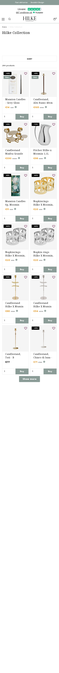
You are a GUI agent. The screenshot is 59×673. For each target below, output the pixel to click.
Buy (22, 116)
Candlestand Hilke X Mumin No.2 (14, 306)
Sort (29, 59)
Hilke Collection (16, 27)
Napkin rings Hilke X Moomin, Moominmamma (43, 256)
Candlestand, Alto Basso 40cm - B (43, 103)
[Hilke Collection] (29, 19)
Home (4, 27)
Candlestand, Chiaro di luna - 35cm (42, 357)
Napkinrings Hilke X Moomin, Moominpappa (43, 205)
